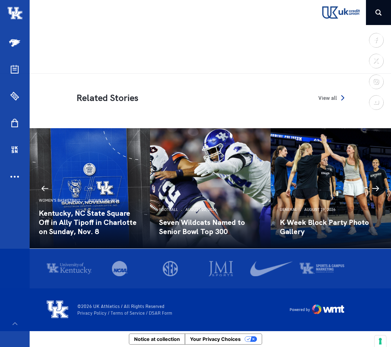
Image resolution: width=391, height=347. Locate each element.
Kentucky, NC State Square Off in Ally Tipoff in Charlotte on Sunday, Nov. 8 (88, 222)
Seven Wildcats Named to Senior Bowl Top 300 (202, 227)
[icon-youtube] (376, 102)
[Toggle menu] (15, 323)
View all (327, 97)
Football (168, 209)
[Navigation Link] (15, 43)
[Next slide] (376, 188)
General (288, 209)
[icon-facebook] (376, 40)
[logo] (57, 310)
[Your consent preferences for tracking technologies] (380, 341)
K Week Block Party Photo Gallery (324, 227)
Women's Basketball (60, 200)
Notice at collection (157, 339)
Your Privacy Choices (215, 339)
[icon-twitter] (376, 60)
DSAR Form (160, 313)
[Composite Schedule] (14, 69)
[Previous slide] (45, 188)
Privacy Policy (92, 313)
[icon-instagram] (376, 81)
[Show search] (378, 12)
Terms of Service (128, 313)
